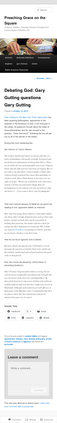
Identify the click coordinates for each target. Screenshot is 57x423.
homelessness (44, 57)
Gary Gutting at (26, 117)
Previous (39, 78)
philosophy (40, 338)
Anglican (8, 63)
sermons (8, 57)
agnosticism (9, 338)
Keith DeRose (18, 229)
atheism (19, 338)
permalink (8, 344)
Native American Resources (16, 69)
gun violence (22, 63)
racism (34, 63)
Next (49, 78)
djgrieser (27, 341)
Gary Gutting (29, 338)
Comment (38, 390)
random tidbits (31, 336)
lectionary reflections (25, 57)
